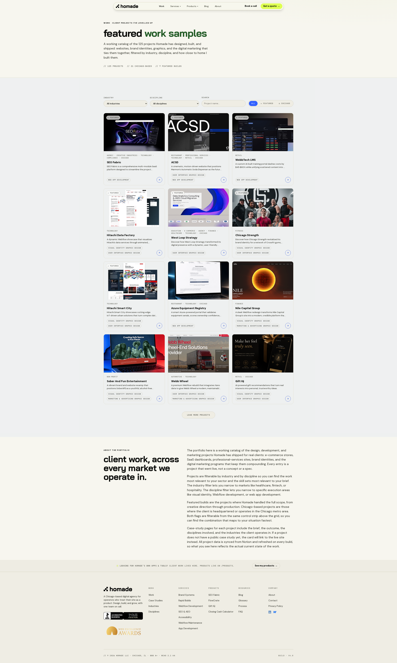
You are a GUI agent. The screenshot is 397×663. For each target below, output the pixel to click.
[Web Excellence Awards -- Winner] (124, 630)
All (253, 103)
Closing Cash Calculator (220, 611)
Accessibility (185, 617)
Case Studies (156, 600)
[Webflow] (275, 612)
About (218, 6)
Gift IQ (211, 606)
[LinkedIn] (270, 612)
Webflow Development (190, 606)
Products (192, 6)
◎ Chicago (284, 103)
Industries (154, 606)
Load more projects (198, 415)
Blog (206, 6)
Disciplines (154, 611)
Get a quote (271, 6)
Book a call (251, 6)
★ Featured (267, 103)
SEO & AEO (184, 611)
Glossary (243, 600)
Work (161, 6)
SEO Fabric (214, 595)
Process (243, 606)
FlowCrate (213, 600)
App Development (188, 628)
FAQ (241, 611)
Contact (272, 600)
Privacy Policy (275, 606)
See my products (266, 565)
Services (175, 6)
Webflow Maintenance (190, 622)
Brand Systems (186, 595)
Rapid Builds (184, 600)
